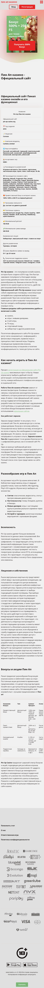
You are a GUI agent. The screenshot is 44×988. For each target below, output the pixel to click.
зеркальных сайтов (21, 411)
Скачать (22, 984)
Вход (13, 7)
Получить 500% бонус (22, 45)
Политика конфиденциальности (15, 840)
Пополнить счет (8, 826)
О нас (3, 830)
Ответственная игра (10, 835)
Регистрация (27, 7)
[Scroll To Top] (41, 976)
